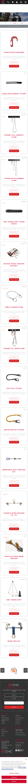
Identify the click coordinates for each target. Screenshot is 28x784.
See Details (14, 62)
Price (10, 26)
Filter (14, 23)
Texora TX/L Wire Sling (14, 348)
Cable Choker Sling (14, 307)
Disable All (14, 777)
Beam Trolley (14, 641)
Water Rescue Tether (14, 430)
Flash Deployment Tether (14, 94)
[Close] (26, 759)
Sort (22, 23)
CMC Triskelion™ (14, 600)
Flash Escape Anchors (14, 52)
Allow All (14, 781)
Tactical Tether (14, 388)
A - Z (17, 26)
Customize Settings (14, 773)
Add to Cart (14, 66)
